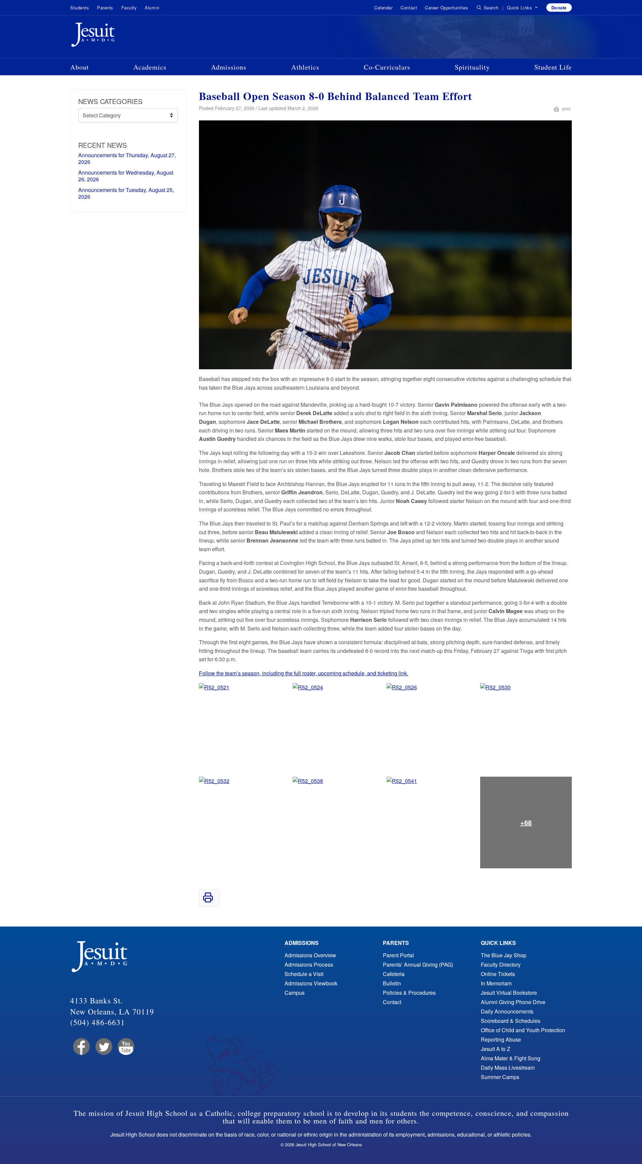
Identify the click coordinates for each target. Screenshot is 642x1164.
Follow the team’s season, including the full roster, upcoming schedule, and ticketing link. (303, 673)
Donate (559, 7)
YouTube (125, 1047)
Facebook (81, 1047)
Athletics (305, 67)
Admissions (228, 67)
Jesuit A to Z (495, 1049)
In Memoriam (496, 983)
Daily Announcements (507, 1011)
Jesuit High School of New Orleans (117, 36)
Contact (409, 7)
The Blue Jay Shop (503, 955)
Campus (295, 992)
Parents (105, 7)
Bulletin (392, 983)
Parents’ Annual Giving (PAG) (418, 964)
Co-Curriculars (387, 67)
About (79, 67)
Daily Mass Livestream (508, 1067)
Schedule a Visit (304, 974)
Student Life (553, 67)
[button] (522, 8)
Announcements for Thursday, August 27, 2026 (127, 158)
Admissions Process (309, 964)
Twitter (103, 1047)
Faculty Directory (501, 964)
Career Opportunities (446, 7)
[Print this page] (208, 900)
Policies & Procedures (409, 992)
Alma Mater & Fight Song (510, 1058)
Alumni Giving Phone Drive (513, 1002)
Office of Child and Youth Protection (523, 1030)
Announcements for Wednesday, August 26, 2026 (125, 176)
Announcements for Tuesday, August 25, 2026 (126, 193)
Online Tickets (498, 974)
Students (79, 7)
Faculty (129, 7)
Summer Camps (500, 1077)
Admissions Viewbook (311, 983)
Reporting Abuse (501, 1039)
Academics (150, 67)
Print (565, 108)
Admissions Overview (310, 955)
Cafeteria (394, 974)
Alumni (152, 7)
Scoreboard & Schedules (510, 1021)
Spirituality (472, 67)
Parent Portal (398, 955)
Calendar (383, 7)
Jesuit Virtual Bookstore (509, 992)
